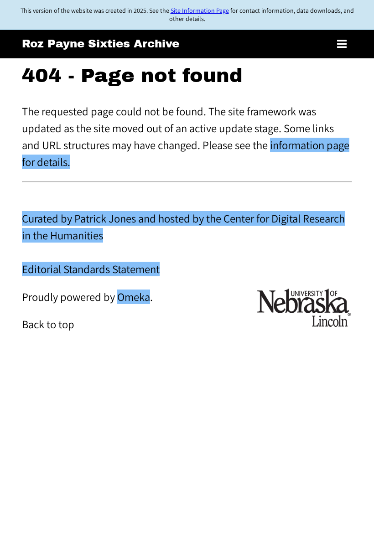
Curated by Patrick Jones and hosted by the (122, 218)
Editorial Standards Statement (91, 269)
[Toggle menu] (342, 44)
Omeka (133, 297)
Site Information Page (200, 10)
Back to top (48, 324)
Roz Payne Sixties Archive (100, 43)
